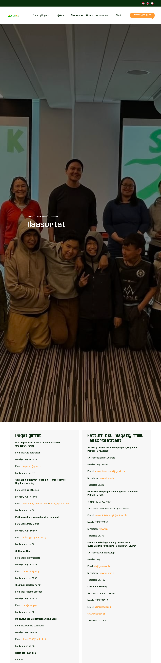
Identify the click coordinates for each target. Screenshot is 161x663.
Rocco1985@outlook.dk (34, 639)
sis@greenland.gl (102, 566)
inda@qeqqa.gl (30, 605)
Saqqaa (30, 216)
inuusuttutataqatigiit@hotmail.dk (111, 515)
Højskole (59, 15)
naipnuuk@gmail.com (33, 466)
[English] (148, 3)
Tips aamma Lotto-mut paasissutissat (90, 15)
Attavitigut (142, 15)
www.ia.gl (104, 529)
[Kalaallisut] (152, 3)
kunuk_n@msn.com (59, 503)
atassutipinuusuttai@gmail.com (110, 471)
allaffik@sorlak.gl (103, 607)
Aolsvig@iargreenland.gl (34, 537)
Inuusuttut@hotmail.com (35, 503)
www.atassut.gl (107, 478)
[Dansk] (143, 3)
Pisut (118, 15)
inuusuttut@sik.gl (31, 571)
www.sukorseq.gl (96, 613)
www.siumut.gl (106, 573)
